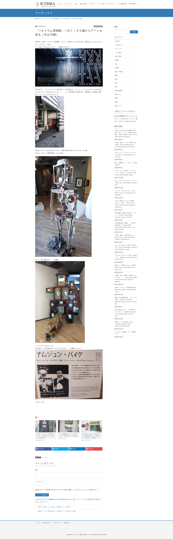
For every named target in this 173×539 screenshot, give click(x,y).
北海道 (117, 68)
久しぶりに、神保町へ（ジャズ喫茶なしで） (125, 333)
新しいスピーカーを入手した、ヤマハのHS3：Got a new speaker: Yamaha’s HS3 (126, 183)
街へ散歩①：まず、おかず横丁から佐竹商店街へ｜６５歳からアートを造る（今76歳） (91, 435)
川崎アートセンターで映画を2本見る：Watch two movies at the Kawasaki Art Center (126, 289)
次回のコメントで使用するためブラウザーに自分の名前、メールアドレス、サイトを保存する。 (66, 490)
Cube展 (117, 41)
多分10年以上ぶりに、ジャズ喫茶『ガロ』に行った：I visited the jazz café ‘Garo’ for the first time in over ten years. (126, 313)
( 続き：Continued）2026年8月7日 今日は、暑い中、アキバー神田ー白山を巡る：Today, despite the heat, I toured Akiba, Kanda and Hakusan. (126, 133)
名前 (39, 481)
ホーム (38, 522)
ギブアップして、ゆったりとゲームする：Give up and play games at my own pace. (125, 154)
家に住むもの (47, 522)
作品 (116, 64)
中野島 (117, 60)
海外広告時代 (118, 90)
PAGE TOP (167, 521)
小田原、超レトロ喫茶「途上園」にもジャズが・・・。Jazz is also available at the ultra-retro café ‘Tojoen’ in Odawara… (126, 278)
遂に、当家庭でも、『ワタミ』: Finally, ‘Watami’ (126, 163)
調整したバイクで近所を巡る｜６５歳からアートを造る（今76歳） (57, 511)
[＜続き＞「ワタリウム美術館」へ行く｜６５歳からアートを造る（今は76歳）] (45, 426)
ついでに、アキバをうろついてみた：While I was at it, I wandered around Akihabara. (125, 193)
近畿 (116, 98)
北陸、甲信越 (118, 71)
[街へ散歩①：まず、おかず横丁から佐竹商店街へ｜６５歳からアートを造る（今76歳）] (91, 426)
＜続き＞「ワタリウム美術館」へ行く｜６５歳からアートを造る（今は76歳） (45, 435)
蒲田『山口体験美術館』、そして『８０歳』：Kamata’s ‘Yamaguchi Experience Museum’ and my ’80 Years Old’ (126, 301)
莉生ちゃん (118, 94)
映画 (116, 75)
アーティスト (98, 26)
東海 (116, 86)
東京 (116, 79)
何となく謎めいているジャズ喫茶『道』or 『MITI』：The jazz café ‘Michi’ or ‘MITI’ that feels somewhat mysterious (125, 204)
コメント (36, 470)
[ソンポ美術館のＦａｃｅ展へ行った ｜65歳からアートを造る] (68, 426)
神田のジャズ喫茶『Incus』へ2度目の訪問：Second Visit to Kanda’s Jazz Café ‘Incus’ (125, 267)
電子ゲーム (118, 106)
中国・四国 (118, 56)
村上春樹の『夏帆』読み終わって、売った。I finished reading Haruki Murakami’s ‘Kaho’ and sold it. (125, 215)
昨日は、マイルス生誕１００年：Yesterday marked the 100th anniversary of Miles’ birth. (124, 324)
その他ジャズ (118, 45)
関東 (116, 102)
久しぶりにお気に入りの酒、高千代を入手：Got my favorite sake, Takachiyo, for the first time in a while (126, 247)
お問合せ (66, 522)
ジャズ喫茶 (118, 52)
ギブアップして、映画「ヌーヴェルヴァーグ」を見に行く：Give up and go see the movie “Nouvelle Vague (125, 173)
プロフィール (57, 522)
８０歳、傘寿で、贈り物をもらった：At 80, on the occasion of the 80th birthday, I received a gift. (125, 237)
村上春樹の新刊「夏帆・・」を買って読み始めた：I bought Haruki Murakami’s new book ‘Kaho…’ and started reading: (125, 226)
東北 (116, 83)
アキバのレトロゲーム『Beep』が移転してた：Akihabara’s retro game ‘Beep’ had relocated (126, 257)
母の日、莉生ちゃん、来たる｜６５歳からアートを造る (54, 507)
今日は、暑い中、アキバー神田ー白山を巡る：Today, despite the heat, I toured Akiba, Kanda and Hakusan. (125, 144)
